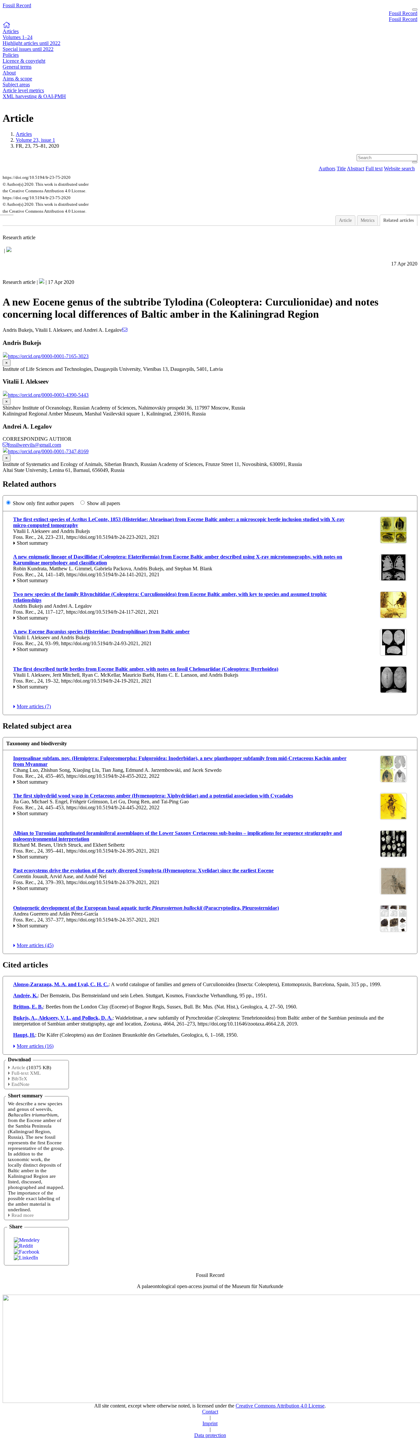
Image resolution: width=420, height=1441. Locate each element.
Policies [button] (11, 55)
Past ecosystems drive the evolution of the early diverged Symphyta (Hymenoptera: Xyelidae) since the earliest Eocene (143, 870)
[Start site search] (414, 162)
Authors (327, 168)
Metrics (367, 220)
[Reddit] (23, 1246)
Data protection (210, 1435)
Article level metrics (23, 90)
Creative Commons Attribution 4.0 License (280, 1406)
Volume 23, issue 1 (35, 140)
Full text (374, 168)
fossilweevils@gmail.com (34, 445)
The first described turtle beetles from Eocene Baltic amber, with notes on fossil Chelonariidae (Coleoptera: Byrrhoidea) (145, 669)
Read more (22, 1215)
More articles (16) (35, 1046)
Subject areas (16, 84)
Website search (399, 168)
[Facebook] (26, 1252)
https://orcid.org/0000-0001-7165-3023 (48, 356)
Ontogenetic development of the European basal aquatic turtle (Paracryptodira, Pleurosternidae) (146, 908)
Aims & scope (17, 78)
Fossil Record (17, 5)
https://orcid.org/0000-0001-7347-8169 (48, 451)
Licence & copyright (24, 61)
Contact (210, 1411)
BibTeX (19, 1078)
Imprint (210, 1423)
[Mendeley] (27, 1240)
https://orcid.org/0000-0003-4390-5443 (48, 395)
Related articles (398, 220)
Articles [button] (11, 31)
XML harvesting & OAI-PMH (34, 96)
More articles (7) (34, 706)
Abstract (355, 168)
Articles (24, 134)
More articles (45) (35, 945)
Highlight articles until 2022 (31, 43)
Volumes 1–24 (17, 37)
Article (345, 220)
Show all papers (103, 503)
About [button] (9, 72)
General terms (17, 67)
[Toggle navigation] (414, 10)
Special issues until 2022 (28, 49)
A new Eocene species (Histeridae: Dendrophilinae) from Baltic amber (101, 631)
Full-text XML (26, 1073)
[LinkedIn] (26, 1258)
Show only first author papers (43, 503)
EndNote (20, 1084)
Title (341, 168)
